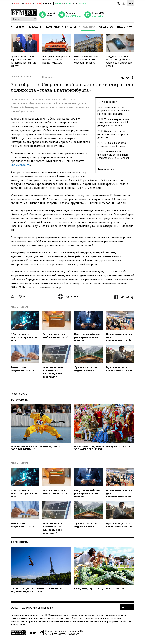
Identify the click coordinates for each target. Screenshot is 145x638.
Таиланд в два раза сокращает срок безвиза (111, 144)
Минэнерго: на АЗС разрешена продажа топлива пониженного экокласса (113, 110)
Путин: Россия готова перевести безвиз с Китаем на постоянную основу (23, 61)
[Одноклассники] (132, 78)
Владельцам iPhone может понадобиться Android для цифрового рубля (119, 61)
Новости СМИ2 (19, 393)
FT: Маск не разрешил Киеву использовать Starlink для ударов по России (113, 122)
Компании (53, 26)
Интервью (17, 26)
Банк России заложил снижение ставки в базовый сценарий (86, 59)
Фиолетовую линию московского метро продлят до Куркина (113, 134)
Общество (106, 26)
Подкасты (35, 26)
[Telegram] (127, 78)
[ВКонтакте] (122, 78)
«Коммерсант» (20, 164)
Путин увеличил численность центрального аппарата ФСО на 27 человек (113, 154)
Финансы (71, 26)
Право (121, 26)
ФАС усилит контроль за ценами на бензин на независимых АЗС (56, 59)
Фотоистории (19, 399)
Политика (88, 26)
